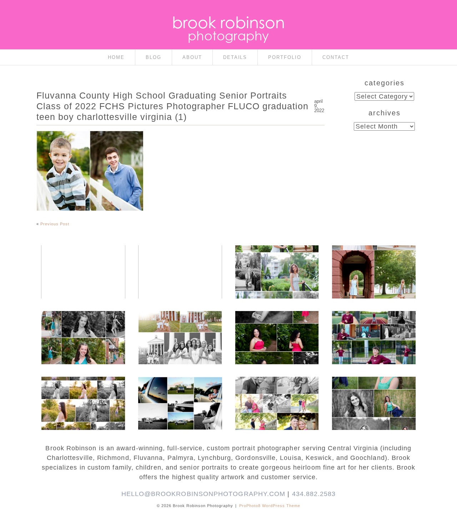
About (192, 57)
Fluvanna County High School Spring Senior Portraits (82, 392)
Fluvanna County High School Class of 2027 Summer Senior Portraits (82, 265)
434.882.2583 (314, 493)
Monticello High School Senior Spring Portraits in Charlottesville (373, 396)
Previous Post (54, 224)
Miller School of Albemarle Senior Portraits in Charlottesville (373, 331)
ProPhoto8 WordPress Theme (269, 506)
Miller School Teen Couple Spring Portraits (276, 392)
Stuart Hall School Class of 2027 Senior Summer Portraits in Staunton (276, 265)
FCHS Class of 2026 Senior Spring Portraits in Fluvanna (276, 327)
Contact (335, 57)
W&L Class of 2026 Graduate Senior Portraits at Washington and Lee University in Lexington (373, 272)
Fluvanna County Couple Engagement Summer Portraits (179, 261)
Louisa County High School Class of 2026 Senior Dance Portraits (82, 331)
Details (235, 57)
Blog (153, 57)
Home (116, 57)
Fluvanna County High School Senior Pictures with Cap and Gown (180, 396)
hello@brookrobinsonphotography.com (203, 493)
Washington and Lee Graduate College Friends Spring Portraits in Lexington (179, 331)
